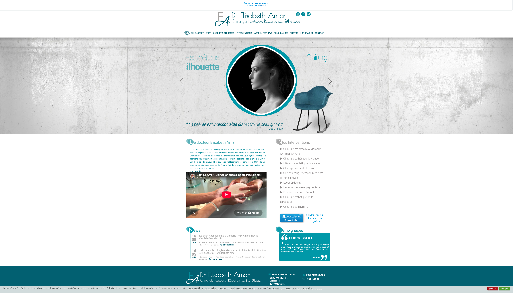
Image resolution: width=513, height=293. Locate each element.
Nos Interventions (294, 142)
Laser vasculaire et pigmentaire (301, 187)
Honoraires (306, 33)
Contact (319, 33)
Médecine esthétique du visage (301, 163)
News (194, 230)
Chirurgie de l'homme (295, 206)
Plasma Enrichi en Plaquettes (300, 192)
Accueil (187, 34)
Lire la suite (195, 171)
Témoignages (281, 33)
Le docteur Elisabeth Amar (213, 142)
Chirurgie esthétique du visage (301, 158)
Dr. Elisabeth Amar (201, 33)
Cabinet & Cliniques (223, 33)
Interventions (244, 33)
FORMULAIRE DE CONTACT (284, 275)
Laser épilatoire (292, 182)
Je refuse (492, 289)
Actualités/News (263, 33)
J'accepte (504, 289)
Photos (294, 33)
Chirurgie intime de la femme (300, 168)
